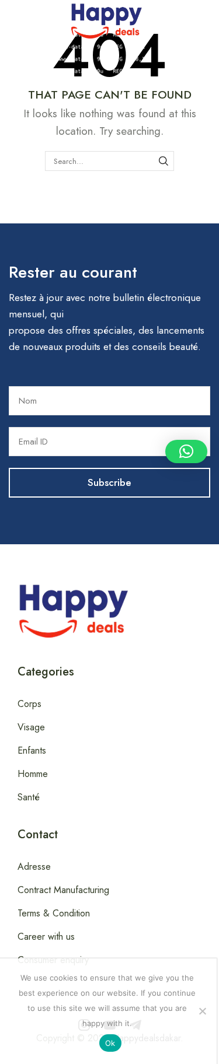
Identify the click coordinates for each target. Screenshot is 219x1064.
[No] (202, 1011)
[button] (6, 18)
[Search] (163, 161)
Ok (110, 1043)
